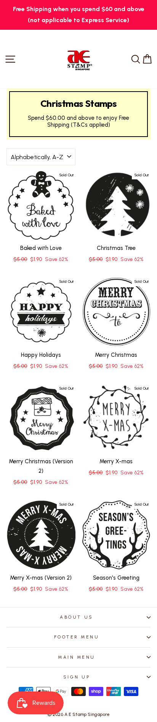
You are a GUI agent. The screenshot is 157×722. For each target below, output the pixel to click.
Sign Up (76, 677)
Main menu (76, 657)
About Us (76, 617)
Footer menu (76, 637)
